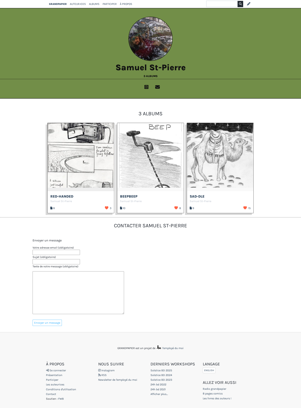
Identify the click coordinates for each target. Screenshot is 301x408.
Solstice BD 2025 (161, 370)
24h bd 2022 (158, 384)
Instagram (108, 370)
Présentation (54, 375)
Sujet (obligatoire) (44, 257)
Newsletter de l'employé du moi (117, 379)
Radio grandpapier (214, 388)
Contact (51, 394)
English (209, 370)
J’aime (106, 208)
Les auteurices (55, 384)
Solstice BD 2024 (161, 375)
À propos (126, 4)
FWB (61, 398)
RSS (104, 375)
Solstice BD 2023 (161, 379)
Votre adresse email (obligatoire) (53, 247)
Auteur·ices (78, 4)
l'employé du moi (173, 348)
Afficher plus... (159, 394)
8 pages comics (213, 393)
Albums (94, 4)
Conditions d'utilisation (61, 389)
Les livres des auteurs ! (217, 398)
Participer (110, 4)
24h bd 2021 (158, 389)
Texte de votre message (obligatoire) (55, 266)
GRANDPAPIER (58, 3)
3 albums (151, 76)
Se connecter (57, 370)
